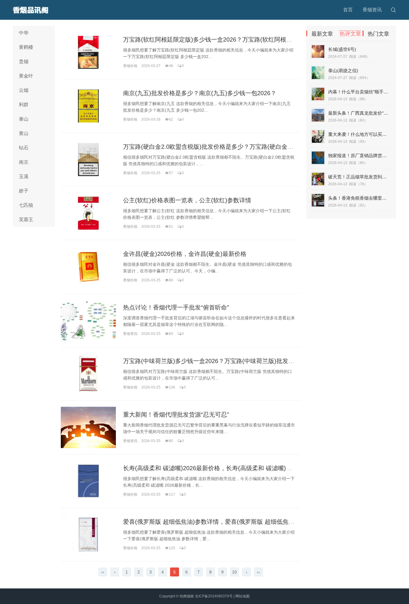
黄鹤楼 (26, 47)
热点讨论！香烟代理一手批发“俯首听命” (176, 307)
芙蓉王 (26, 219)
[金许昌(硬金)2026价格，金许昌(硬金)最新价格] (88, 266)
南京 (23, 162)
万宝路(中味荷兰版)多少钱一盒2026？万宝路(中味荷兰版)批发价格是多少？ (223, 361)
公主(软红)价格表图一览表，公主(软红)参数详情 (187, 200)
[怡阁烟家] (32, 10)
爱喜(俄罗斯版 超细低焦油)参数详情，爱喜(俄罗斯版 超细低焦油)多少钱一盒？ (228, 521)
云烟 (23, 90)
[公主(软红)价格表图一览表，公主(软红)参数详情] (88, 213)
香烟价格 (130, 66)
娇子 (23, 190)
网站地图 (242, 596)
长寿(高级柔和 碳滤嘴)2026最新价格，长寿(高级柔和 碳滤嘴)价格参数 (216, 468)
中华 (23, 32)
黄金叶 (26, 75)
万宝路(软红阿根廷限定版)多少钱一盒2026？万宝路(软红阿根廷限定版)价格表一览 (232, 39)
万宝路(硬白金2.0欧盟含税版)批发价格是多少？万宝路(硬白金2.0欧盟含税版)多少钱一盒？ (243, 146)
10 (234, 572)
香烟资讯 (372, 9)
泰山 (23, 119)
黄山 (23, 133)
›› (258, 572)
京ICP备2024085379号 (214, 596)
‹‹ (102, 572)
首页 (348, 9)
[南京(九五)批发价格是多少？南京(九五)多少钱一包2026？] (88, 106)
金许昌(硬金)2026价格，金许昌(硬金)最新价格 (184, 254)
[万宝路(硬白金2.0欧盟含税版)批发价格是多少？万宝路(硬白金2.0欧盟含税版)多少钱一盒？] (88, 159)
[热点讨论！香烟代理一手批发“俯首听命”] (88, 320)
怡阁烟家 (187, 596)
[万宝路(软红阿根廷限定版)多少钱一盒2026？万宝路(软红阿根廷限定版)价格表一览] (88, 52)
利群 (23, 104)
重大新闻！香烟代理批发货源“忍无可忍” (176, 414)
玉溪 (23, 176)
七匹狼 (26, 205)
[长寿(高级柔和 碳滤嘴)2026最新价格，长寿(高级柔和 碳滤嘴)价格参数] (88, 481)
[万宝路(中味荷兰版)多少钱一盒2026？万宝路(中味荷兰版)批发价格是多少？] (88, 373)
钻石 (23, 147)
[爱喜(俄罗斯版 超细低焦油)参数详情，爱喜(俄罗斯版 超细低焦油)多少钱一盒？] (88, 534)
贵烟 (23, 61)
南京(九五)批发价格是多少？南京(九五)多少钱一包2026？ (199, 93)
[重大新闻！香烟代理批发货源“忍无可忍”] (88, 427)
